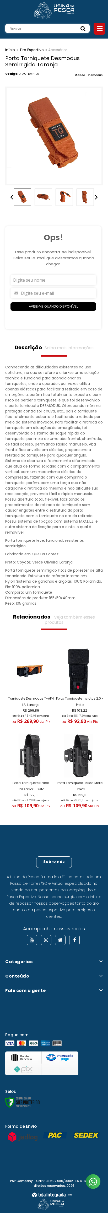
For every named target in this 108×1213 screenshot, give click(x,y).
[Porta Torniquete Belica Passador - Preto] (29, 771)
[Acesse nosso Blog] (60, 940)
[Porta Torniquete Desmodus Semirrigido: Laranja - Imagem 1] (22, 197)
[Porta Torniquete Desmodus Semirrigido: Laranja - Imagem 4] (85, 197)
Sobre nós (54, 861)
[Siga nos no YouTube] (32, 940)
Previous (11, 197)
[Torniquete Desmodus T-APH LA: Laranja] (29, 687)
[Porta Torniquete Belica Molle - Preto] (78, 771)
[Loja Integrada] (52, 1196)
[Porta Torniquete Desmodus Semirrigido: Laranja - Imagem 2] (43, 197)
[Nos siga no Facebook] (74, 940)
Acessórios (58, 49)
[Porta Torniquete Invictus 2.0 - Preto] (78, 687)
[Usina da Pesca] (54, 10)
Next (96, 197)
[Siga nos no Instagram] (46, 940)
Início (10, 49)
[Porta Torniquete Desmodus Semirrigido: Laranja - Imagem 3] (64, 197)
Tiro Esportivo (31, 49)
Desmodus (95, 75)
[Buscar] (83, 28)
